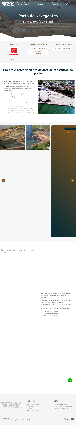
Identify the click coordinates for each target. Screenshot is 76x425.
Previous (3, 180)
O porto (13, 59)
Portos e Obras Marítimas (62, 48)
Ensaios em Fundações (55, 3)
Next (72, 180)
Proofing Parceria (16, 420)
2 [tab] (37, 239)
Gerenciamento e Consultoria (42, 3)
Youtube (72, 419)
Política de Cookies (32, 411)
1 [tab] (34, 239)
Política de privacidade (34, 405)
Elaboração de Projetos (28, 3)
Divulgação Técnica (68, 3)
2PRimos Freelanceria (28, 420)
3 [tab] (39, 239)
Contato (29, 409)
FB (64, 419)
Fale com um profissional (38, 381)
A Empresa (19, 3)
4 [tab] (41, 239)
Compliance (30, 407)
